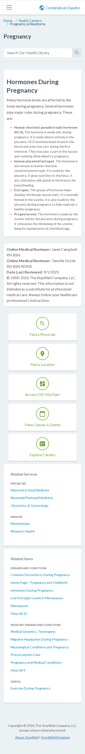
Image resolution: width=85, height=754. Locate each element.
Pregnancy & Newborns (28, 24)
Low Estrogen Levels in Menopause (37, 598)
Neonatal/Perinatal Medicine (32, 498)
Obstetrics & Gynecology (29, 505)
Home (8, 21)
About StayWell (26, 737)
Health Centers (30, 21)
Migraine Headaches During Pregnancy (39, 639)
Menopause (19, 606)
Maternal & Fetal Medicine (30, 490)
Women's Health (23, 531)
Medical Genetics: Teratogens (33, 631)
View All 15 (19, 613)
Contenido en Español (63, 8)
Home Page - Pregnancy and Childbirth (39, 583)
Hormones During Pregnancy (32, 590)
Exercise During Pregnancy (30, 688)
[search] (38, 53)
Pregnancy (17, 36)
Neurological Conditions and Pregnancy (40, 647)
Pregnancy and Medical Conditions (36, 662)
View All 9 (18, 670)
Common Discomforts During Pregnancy (40, 575)
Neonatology (20, 523)
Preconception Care (25, 655)
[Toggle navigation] (9, 7)
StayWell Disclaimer (55, 737)
